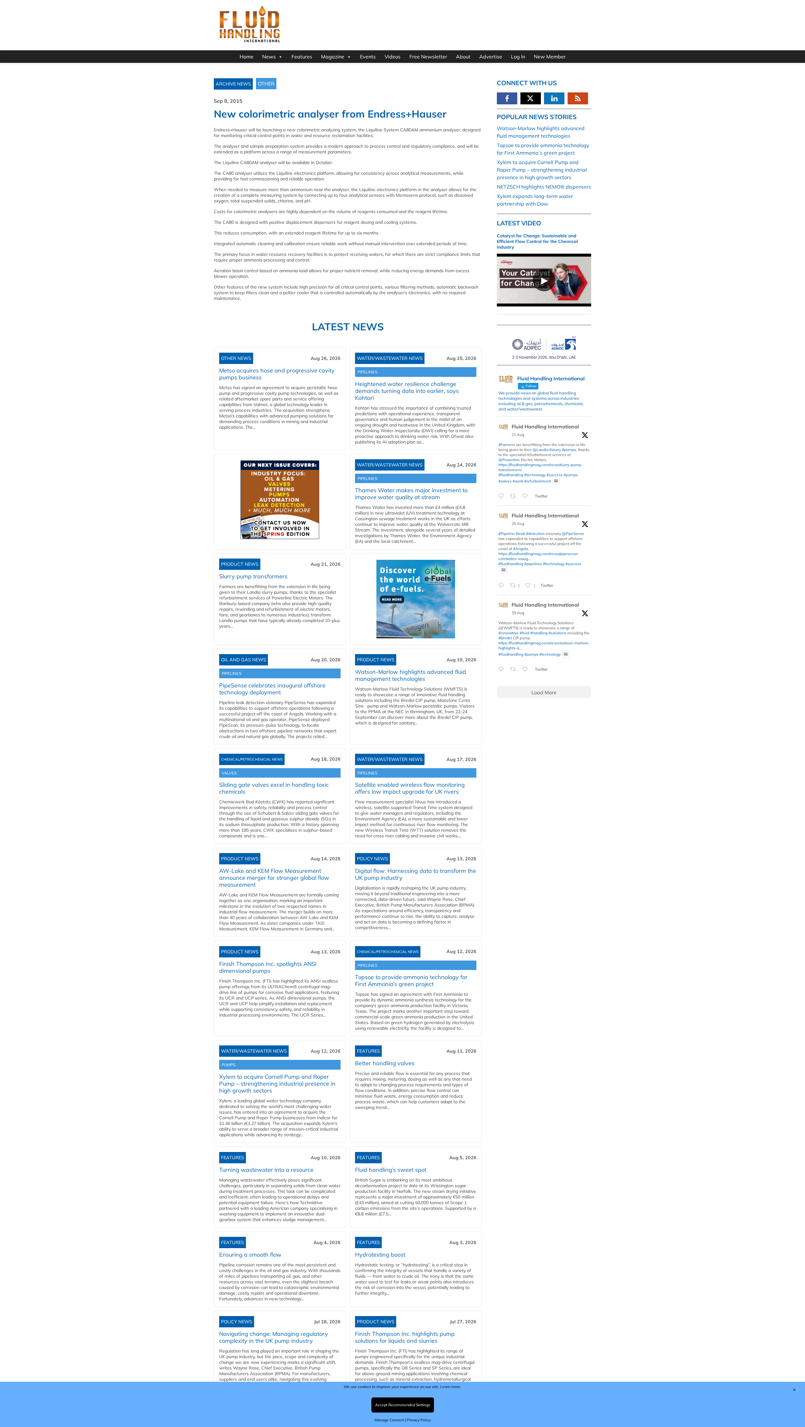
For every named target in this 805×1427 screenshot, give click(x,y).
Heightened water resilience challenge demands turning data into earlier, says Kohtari (407, 390)
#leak (520, 533)
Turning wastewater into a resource (266, 1169)
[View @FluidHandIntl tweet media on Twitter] (555, 481)
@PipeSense (573, 533)
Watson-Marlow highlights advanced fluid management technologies (410, 675)
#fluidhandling (510, 474)
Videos (393, 56)
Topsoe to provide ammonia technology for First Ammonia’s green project (411, 980)
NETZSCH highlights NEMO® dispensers (544, 187)
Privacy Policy (419, 1420)
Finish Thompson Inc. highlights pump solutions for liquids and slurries (405, 1337)
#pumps (569, 449)
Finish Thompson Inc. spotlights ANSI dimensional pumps (268, 967)
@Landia (540, 449)
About (463, 56)
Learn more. (450, 1386)
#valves (505, 480)
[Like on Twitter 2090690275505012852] (527, 496)
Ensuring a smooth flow (250, 1254)
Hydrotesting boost (380, 1254)
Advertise (490, 56)
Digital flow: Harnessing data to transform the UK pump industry (415, 874)
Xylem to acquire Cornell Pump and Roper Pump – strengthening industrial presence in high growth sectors (277, 1083)
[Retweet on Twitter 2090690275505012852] (514, 496)
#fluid (524, 633)
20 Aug (518, 523)
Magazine (332, 56)
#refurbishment (537, 480)
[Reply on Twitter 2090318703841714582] (502, 585)
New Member (550, 56)
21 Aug (518, 434)
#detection (535, 533)
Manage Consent (389, 1420)
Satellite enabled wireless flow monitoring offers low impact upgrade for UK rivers (410, 788)
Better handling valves (384, 1063)
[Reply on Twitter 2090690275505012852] (502, 496)
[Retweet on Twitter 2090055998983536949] (514, 669)
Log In (518, 56)
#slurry (555, 449)
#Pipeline (506, 533)
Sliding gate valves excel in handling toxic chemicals (274, 788)
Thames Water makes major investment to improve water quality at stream (411, 494)
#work (518, 480)
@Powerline (509, 459)
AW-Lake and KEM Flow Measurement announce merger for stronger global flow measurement (274, 877)
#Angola (520, 548)
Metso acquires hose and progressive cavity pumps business (277, 374)
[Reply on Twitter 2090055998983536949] (502, 669)
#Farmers (506, 444)
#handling (538, 633)
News (269, 56)
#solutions (557, 633)
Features (301, 56)
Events (368, 56)
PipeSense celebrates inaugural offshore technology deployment (272, 689)
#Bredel (505, 638)
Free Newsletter (428, 56)
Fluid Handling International (545, 426)
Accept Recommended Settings (402, 1404)
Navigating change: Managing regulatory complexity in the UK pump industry (273, 1337)
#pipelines (533, 563)
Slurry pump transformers (253, 576)
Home (246, 56)
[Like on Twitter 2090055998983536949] (527, 669)
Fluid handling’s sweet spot (390, 1169)
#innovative (508, 633)
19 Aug (518, 612)
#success (555, 474)
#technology (535, 474)
